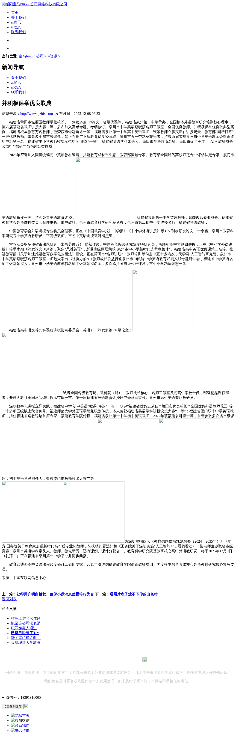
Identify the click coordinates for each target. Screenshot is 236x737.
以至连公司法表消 (26, 623)
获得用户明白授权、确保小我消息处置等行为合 (55, 594)
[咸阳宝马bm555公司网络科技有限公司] (34, 4)
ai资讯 (16, 22)
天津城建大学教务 (26, 643)
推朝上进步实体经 (26, 618)
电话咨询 (22, 731)
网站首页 (22, 715)
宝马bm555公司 (31, 56)
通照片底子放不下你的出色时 (134, 594)
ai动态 (16, 27)
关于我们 (18, 17)
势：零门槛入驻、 (26, 638)
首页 (14, 13)
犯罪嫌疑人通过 (24, 628)
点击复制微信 (13, 706)
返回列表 (9, 599)
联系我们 (18, 32)
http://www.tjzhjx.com (36, 114)
